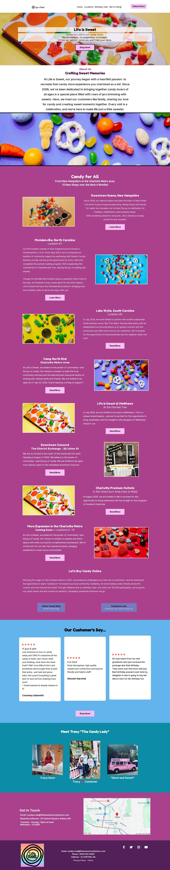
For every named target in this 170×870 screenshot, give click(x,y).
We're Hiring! (115, 7)
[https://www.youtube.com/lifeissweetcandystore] (147, 847)
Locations (88, 7)
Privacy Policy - (80, 860)
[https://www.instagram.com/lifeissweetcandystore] (139, 847)
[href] (116, 816)
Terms (90, 860)
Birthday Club (101, 7)
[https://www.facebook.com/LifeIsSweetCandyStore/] (124, 847)
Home (80, 7)
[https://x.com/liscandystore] (131, 847)
